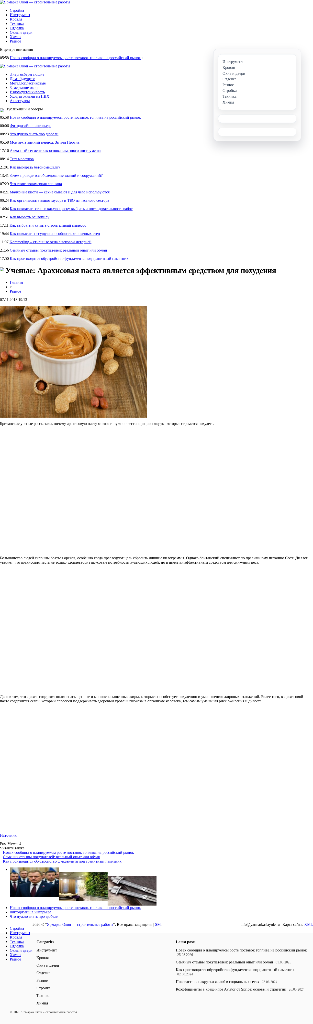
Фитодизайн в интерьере (30, 126)
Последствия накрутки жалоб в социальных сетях (217, 982)
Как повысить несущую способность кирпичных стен (55, 234)
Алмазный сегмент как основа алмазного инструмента (55, 150)
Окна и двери (21, 32)
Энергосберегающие (27, 74)
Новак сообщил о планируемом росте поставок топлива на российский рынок (75, 58)
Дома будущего (22, 79)
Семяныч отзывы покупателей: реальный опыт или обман (58, 250)
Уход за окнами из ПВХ (29, 96)
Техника (17, 23)
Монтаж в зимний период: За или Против (45, 142)
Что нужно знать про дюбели (34, 134)
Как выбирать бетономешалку (35, 167)
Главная (16, 282)
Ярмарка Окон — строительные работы (80, 924)
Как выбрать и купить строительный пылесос (48, 225)
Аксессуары (20, 101)
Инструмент (20, 15)
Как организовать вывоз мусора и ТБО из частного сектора (59, 200)
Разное (15, 41)
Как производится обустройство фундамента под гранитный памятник (69, 258)
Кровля (16, 19)
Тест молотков (22, 159)
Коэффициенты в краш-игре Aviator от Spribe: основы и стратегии (231, 989)
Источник (8, 835)
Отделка (17, 28)
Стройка (17, 10)
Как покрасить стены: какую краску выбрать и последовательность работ (71, 209)
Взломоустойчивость (27, 92)
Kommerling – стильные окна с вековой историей (50, 242)
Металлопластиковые (28, 83)
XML (308, 924)
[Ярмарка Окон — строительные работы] (35, 2)
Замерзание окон (24, 87)
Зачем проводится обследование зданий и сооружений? (56, 175)
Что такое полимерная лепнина (36, 184)
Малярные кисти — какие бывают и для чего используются (60, 192)
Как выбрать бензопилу (29, 217)
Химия (15, 37)
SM (158, 924)
